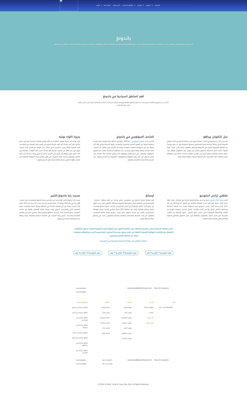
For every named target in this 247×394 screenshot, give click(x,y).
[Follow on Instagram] (160, 334)
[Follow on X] (164, 330)
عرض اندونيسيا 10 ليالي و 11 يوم (123, 253)
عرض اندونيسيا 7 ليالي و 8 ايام (159, 253)
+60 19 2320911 (107, 288)
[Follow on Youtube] (168, 330)
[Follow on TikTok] (172, 330)
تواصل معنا (107, 6)
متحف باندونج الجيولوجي (140, 141)
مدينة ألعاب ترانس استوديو (214, 200)
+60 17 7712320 (107, 292)
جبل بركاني (221, 141)
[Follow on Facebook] (160, 330)
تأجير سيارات (116, 6)
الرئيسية (157, 6)
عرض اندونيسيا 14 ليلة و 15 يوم (87, 253)
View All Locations (161, 288)
